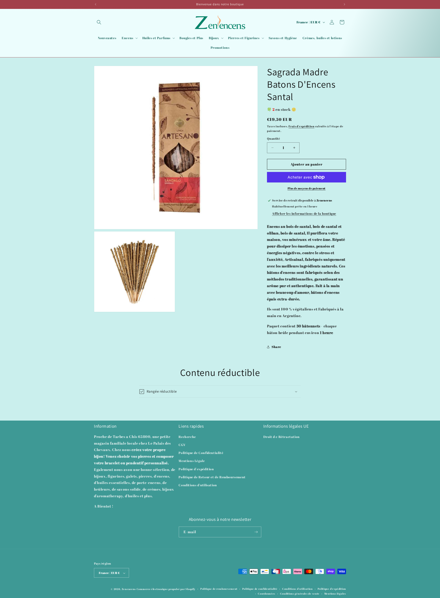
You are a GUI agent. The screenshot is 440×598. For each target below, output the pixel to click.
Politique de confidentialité (260, 589)
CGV (182, 445)
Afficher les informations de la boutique (304, 213)
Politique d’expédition (332, 589)
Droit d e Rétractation (281, 437)
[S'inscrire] (256, 532)
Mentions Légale (192, 461)
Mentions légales (335, 593)
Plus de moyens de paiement (307, 188)
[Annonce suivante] (344, 4)
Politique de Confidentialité (201, 453)
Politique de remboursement (218, 589)
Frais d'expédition (301, 126)
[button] (99, 22)
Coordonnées (266, 593)
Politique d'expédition (196, 469)
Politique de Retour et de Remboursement (212, 477)
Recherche (187, 437)
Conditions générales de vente (299, 593)
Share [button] (276, 347)
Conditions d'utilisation (198, 485)
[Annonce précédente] (96, 4)
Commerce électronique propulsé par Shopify (166, 589)
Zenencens (129, 589)
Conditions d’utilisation (297, 589)
